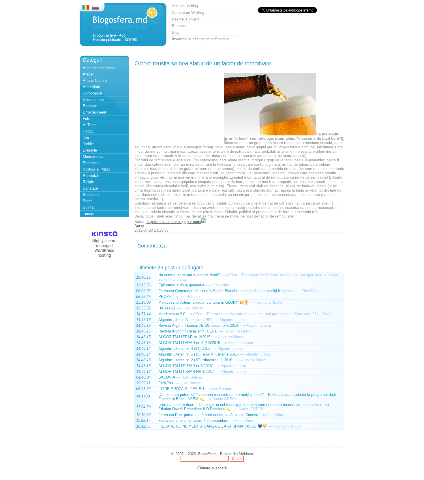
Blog (175, 32)
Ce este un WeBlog (188, 12)
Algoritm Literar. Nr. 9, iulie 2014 (185, 320)
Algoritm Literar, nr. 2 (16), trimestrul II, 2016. (195, 360)
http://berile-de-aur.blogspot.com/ (174, 222)
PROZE (164, 296)
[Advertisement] (177, 105)
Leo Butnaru (189, 296)
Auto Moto (91, 87)
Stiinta (88, 207)
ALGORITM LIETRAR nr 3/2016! (185, 366)
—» (224, 275)
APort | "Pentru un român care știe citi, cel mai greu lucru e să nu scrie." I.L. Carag (262, 314)
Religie (88, 182)
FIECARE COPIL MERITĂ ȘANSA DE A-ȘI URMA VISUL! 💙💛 (212, 426)
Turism (88, 213)
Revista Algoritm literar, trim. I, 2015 (188, 331)
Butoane (179, 26)
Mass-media (93, 156)
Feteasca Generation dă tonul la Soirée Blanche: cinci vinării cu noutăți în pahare (226, 291)
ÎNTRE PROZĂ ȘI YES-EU (181, 389)
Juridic (88, 144)
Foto (86, 118)
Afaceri (89, 74)
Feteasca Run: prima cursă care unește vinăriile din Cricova (208, 415)
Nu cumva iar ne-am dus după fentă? (189, 275)
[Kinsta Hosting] (104, 259)
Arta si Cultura (95, 80)
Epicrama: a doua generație (181, 285)
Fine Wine (220, 285)
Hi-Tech (89, 125)
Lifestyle (90, 150)
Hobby (88, 131)
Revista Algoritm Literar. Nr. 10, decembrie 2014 (198, 325)
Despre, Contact (185, 19)
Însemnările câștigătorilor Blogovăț (201, 39)
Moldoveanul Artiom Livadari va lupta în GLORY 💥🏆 (203, 302)
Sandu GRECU (269, 302)
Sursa (139, 226)
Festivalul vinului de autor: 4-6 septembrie (193, 420)
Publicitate (91, 175)
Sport (87, 201)
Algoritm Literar (232, 320)
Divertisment (93, 99)
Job (86, 137)
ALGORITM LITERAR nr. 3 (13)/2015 (189, 343)
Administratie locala (99, 68)
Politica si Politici (97, 169)
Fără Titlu (166, 383)
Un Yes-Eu (167, 308)
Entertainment (94, 112)
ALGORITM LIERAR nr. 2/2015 (184, 337)
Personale (91, 163)
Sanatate (90, 188)
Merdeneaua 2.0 (171, 314)
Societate (91, 194)
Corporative (92, 93)
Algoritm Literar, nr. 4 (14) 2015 (184, 348)
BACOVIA (166, 377)
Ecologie (90, 106)
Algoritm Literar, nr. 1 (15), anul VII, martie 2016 (198, 354)
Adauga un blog (185, 6)
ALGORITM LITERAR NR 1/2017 (186, 371)
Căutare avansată (212, 468)
